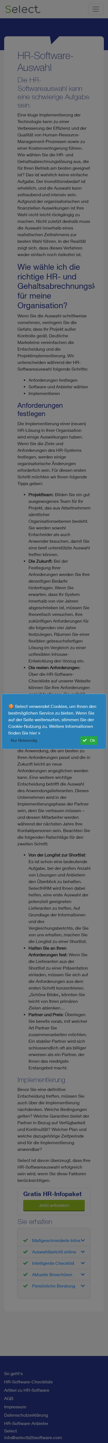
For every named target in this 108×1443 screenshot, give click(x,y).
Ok (92, 740)
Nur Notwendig (24, 740)
